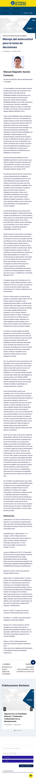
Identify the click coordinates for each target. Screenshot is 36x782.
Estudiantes (17, 8)
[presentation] (18, 700)
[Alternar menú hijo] (11, 9)
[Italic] (6, 753)
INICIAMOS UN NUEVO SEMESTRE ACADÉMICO (7, 669)
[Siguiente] (31, 709)
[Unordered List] (14, 753)
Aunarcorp (7, 51)
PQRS (30, 13)
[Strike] (10, 753)
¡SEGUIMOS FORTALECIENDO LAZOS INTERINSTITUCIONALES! (25, 667)
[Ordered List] (12, 753)
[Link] (16, 753)
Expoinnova (16, 13)
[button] (33, 662)
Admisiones (6, 8)
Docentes (5, 13)
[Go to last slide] (4, 709)
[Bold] (4, 753)
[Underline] (8, 753)
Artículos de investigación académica (15, 35)
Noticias (26, 13)
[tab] (14, 730)
